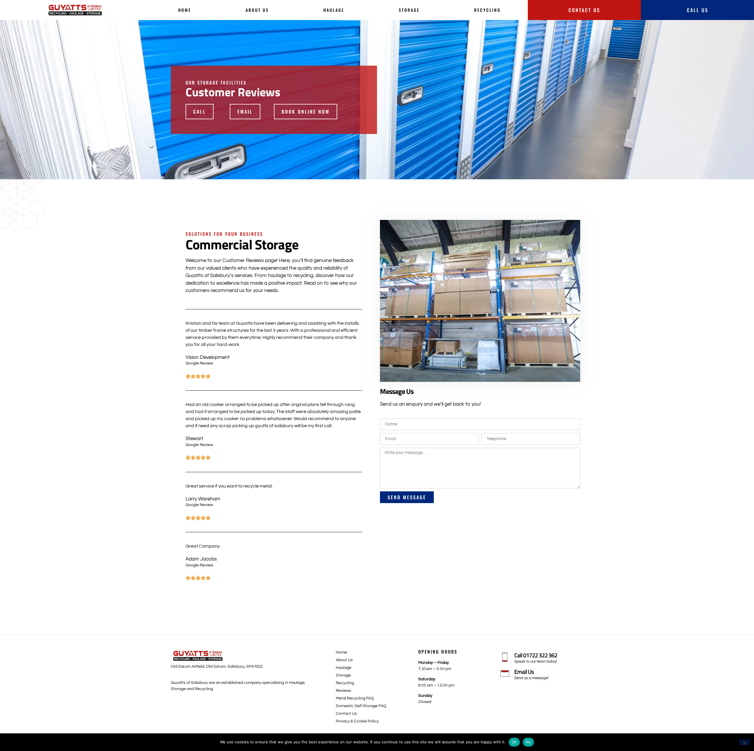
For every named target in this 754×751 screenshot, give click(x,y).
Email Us (524, 671)
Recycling (487, 10)
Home (184, 10)
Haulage (333, 10)
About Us (257, 10)
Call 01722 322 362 (535, 655)
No (528, 742)
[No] (744, 742)
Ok (514, 742)
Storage (409, 10)
